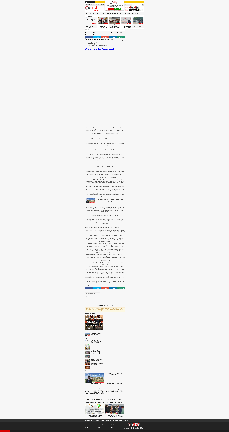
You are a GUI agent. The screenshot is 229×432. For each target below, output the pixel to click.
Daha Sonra (110, 8)
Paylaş (89, 37)
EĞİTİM (102, 13)
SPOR (133, 13)
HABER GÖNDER (115, 420)
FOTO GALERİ (88, 4)
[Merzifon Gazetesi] (114, 2)
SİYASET (128, 13)
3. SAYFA (90, 13)
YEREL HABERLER (114, 428)
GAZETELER (108, 420)
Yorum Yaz (122, 37)
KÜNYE (126, 420)
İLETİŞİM (125, 4)
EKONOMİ (107, 13)
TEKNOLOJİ (90, 16)
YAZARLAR (102, 4)
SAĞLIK (136, 13)
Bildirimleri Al (117, 8)
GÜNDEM (94, 13)
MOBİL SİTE (87, 420)
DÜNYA (98, 13)
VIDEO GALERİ (93, 4)
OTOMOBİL (124, 13)
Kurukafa (87, 16)
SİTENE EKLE (121, 420)
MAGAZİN (119, 13)
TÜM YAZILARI (122, 30)
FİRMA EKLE (98, 420)
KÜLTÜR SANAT (113, 13)
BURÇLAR (97, 4)
